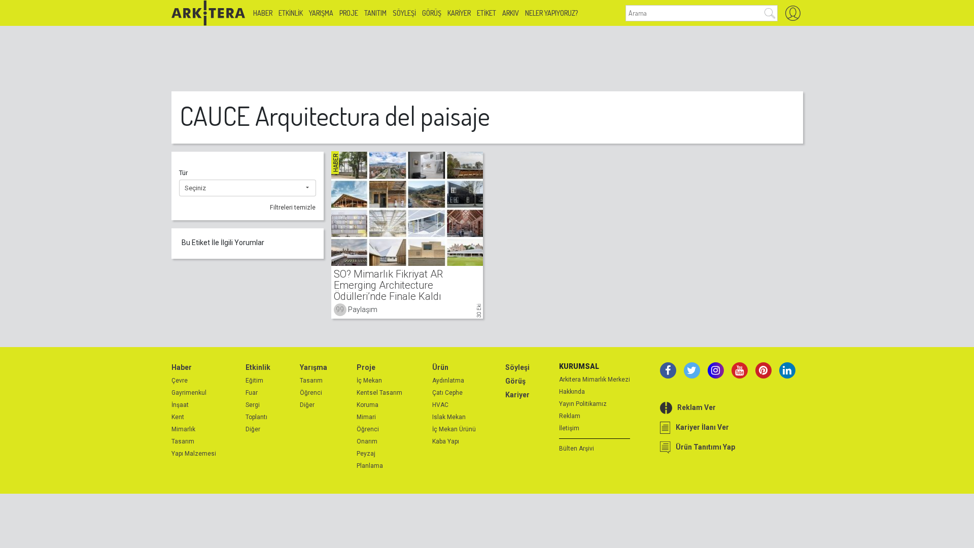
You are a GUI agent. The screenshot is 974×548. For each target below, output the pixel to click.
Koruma (367, 404)
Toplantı (256, 417)
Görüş (431, 13)
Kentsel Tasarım (379, 392)
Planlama (370, 465)
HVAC (440, 404)
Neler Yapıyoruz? (551, 13)
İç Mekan (369, 380)
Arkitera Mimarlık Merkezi (594, 379)
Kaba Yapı (445, 441)
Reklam (569, 416)
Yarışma (321, 13)
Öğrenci (311, 392)
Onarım (367, 441)
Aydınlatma (448, 380)
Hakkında (572, 391)
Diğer (253, 429)
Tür (183, 173)
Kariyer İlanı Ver (702, 427)
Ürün (440, 367)
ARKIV (510, 13)
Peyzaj (366, 453)
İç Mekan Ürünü (454, 429)
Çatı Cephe (447, 392)
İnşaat (180, 404)
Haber (262, 13)
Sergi (253, 404)
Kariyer (459, 13)
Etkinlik (291, 13)
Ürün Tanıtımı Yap (705, 447)
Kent (177, 417)
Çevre (179, 380)
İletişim (569, 428)
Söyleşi (404, 13)
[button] (247, 188)
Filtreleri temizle (293, 207)
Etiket (486, 13)
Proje (348, 13)
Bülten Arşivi (576, 448)
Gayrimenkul (188, 392)
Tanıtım (375, 13)
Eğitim (254, 380)
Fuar (252, 392)
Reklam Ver (696, 407)
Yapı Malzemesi (193, 453)
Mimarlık (183, 429)
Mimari (366, 417)
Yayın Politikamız (583, 403)
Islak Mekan (449, 417)
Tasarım (182, 441)
